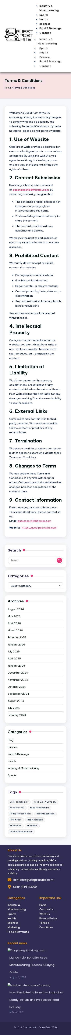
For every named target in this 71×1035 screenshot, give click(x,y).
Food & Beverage (50, 61)
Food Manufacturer (39, 808)
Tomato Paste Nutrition (21, 831)
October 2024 (17, 686)
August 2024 (16, 701)
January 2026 (16, 644)
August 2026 (16, 609)
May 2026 (14, 616)
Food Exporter (17, 808)
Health (43, 52)
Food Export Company (45, 802)
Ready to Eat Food (46, 814)
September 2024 (18, 693)
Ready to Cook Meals (20, 814)
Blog (10, 740)
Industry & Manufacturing (49, 8)
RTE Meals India (35, 820)
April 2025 (14, 658)
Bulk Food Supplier (19, 802)
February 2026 (17, 637)
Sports (43, 48)
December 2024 (18, 672)
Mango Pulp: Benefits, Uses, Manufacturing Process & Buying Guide (32, 965)
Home (8, 87)
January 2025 (16, 665)
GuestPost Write (48, 1027)
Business (44, 57)
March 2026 (15, 630)
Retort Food (16, 820)
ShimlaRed (32, 825)
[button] (59, 560)
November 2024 (18, 679)
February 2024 (17, 715)
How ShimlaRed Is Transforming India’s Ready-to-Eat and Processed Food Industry (36, 999)
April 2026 (14, 623)
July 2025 (14, 651)
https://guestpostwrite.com (39, 527)
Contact (45, 32)
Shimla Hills (15, 825)
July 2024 (14, 708)
